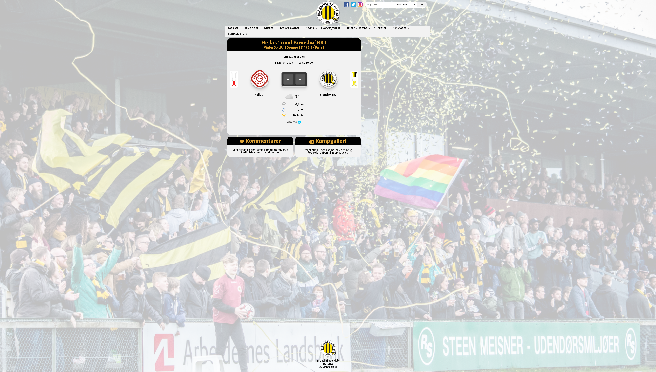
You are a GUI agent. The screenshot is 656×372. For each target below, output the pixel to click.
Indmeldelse (251, 28)
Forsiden (233, 28)
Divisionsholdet (289, 28)
